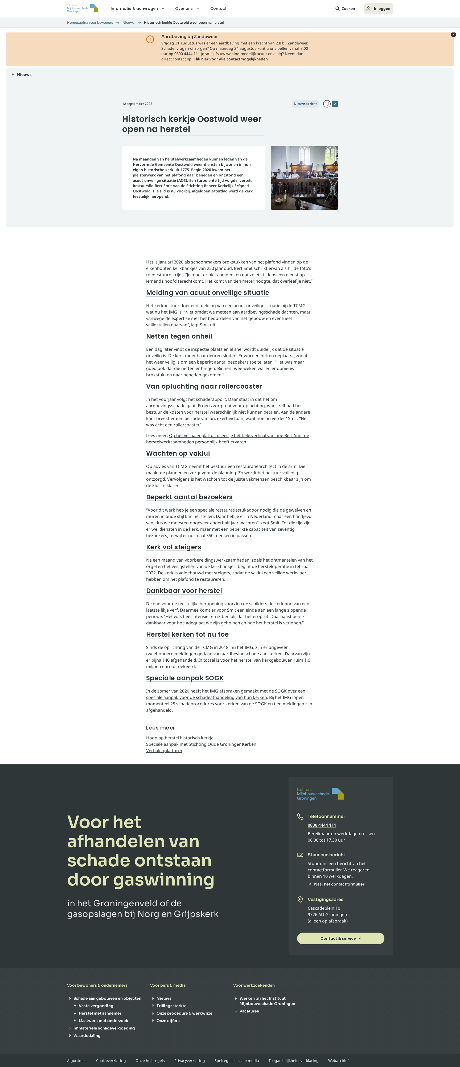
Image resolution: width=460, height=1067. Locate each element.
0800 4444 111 (322, 825)
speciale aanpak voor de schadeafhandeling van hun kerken (206, 697)
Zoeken (348, 8)
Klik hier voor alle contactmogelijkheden (231, 58)
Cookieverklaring (111, 1060)
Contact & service (338, 938)
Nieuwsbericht (305, 103)
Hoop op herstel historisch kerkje (179, 738)
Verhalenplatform (164, 750)
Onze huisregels (150, 1060)
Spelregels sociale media (237, 1060)
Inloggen (382, 8)
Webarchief (338, 1060)
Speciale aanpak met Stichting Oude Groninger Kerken (201, 744)
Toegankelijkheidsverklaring (294, 1060)
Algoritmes (77, 1060)
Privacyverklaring (189, 1060)
